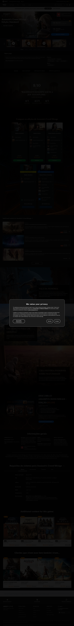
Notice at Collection (45, 308)
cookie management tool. (33, 309)
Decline (49, 321)
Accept (57, 321)
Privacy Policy (36, 308)
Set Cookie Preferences (19, 321)
